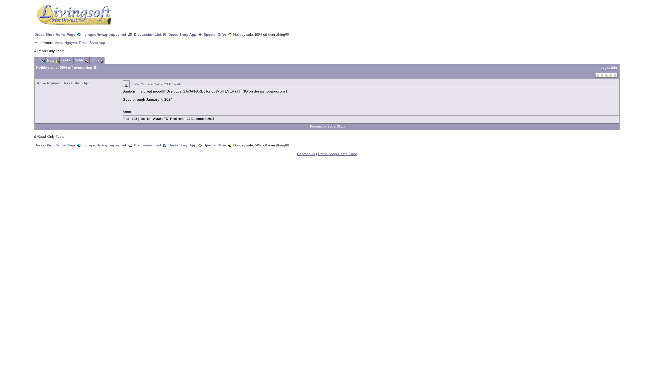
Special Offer (215, 34)
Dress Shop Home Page (54, 34)
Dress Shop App (182, 34)
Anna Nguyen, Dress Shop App (80, 43)
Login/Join (608, 67)
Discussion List (147, 34)
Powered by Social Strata (327, 126)
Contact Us (306, 154)
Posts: (130, 119)
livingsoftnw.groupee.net (104, 34)
